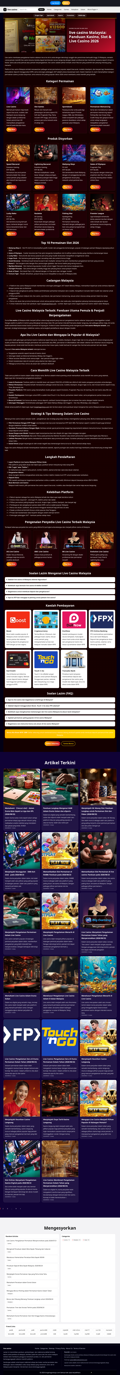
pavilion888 (43, 1330)
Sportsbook (50, 15)
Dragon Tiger (39, 15)
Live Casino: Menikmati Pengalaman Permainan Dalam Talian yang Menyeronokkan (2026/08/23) (58, 1183)
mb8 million (76, 1330)
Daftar (66, 3)
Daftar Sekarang (52, 744)
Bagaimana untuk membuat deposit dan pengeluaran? (29, 592)
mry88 (98, 1334)
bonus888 (22, 1334)
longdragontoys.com (48, 304)
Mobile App (81, 15)
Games (66, 9)
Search (41, 9)
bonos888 (11, 1334)
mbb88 (109, 1334)
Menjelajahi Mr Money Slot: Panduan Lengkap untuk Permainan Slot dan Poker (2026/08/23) (97, 811)
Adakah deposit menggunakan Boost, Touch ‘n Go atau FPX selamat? (34, 706)
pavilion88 (22, 1330)
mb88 (54, 1330)
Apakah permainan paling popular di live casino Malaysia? (30, 718)
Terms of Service (79, 1348)
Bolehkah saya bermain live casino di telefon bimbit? (28, 586)
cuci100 (98, 1330)
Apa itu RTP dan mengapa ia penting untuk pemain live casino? (32, 598)
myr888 (87, 1334)
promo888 (44, 1334)
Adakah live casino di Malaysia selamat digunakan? (27, 580)
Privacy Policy (60, 1348)
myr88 (65, 1334)
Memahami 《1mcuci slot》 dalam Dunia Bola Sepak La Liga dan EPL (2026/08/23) (19, 811)
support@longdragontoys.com (78, 1360)
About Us (69, 1348)
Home (49, 9)
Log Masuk (55, 3)
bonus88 (33, 1334)
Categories (58, 9)
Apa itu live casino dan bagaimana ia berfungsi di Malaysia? (30, 700)
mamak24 (109, 1330)
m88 (54, 1334)
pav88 (11, 1330)
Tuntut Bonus (68, 744)
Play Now (11, 129)
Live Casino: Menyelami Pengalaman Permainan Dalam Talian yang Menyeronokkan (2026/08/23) (97, 935)
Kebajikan (74, 9)
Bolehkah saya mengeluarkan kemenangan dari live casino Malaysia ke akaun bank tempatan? (44, 712)
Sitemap (52, 1348)
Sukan (83, 9)
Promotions (70, 15)
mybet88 (65, 1330)
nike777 (87, 1330)
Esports (60, 15)
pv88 (32, 1330)
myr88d (76, 1334)
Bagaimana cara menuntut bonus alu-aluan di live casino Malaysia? (33, 724)
